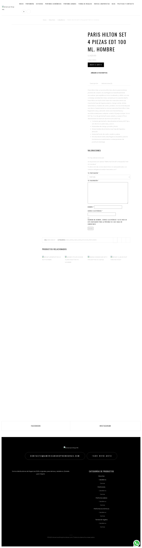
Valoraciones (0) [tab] (106, 83)
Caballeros (31, 13)
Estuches (39, 4)
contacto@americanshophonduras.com (55, 456)
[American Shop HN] (9, 7)
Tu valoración (93, 180)
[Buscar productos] (28, 11)
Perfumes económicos (53, 4)
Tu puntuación (93, 173)
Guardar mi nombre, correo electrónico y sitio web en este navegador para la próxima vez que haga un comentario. (107, 222)
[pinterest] (124, 240)
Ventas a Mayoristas (102, 4)
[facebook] (115, 240)
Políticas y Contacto (125, 4)
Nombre (91, 207)
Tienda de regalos (85, 4)
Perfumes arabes (70, 4)
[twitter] (119, 240)
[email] (128, 240)
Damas (30, 10)
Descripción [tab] (94, 83)
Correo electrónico (95, 211)
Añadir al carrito (96, 65)
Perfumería (30, 4)
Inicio (21, 4)
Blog (113, 4)
